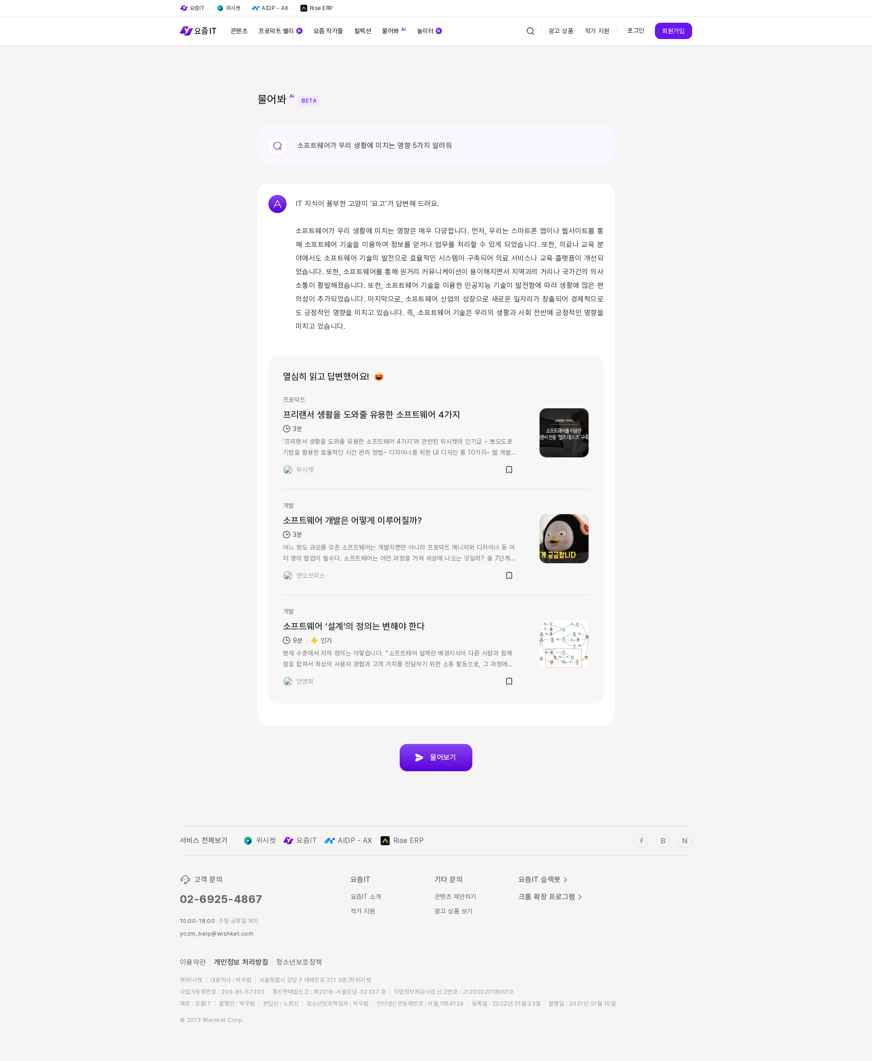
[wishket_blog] (663, 840)
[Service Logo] (198, 31)
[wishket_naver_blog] (685, 840)
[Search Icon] (530, 30)
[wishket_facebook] (641, 840)
